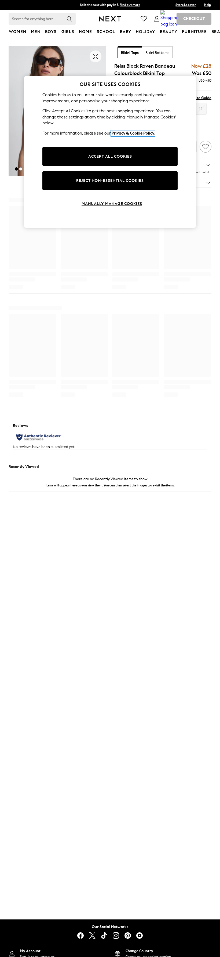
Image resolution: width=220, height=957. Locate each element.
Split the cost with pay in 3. (110, 5)
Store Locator (185, 5)
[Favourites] (144, 19)
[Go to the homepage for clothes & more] (110, 18)
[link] (157, 19)
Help (207, 5)
